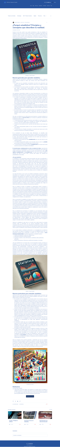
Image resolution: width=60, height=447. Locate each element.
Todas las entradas (11, 15)
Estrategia (19, 15)
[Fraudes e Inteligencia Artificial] (15, 415)
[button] (50, 15)
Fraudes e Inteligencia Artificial (13, 421)
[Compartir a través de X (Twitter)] (15, 401)
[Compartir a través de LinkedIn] (17, 401)
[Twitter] (47, 2)
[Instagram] (28, 443)
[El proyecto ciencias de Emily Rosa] (30, 415)
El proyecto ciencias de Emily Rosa (28, 421)
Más (44, 15)
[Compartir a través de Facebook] (13, 401)
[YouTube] (48, 2)
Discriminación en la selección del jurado (43, 421)
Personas (40, 15)
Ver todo (50, 409)
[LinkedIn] (50, 2)
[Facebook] (44, 2)
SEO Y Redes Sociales (27, 15)
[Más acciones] (46, 22)
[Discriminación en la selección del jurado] (45, 415)
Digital (35, 15)
